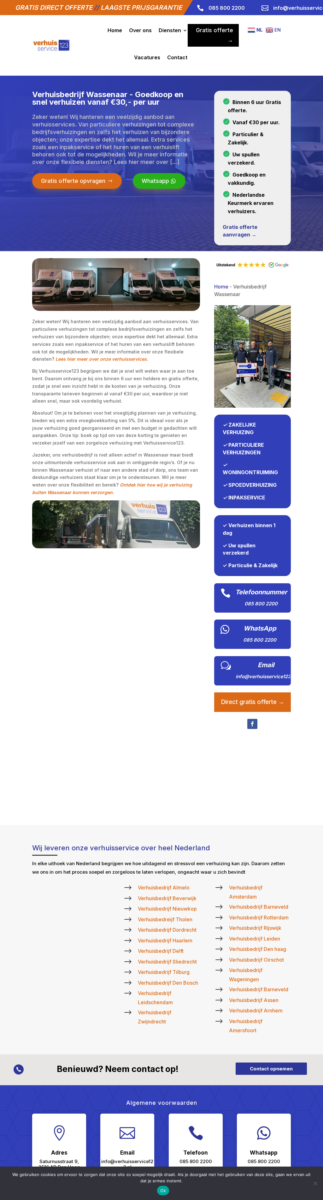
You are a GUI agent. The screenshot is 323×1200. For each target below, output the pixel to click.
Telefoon (195, 1153)
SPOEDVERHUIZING (252, 485)
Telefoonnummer (261, 592)
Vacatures (147, 57)
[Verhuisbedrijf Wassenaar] (252, 406)
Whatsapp (155, 181)
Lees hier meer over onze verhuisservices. (102, 359)
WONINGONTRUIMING (250, 472)
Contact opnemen (271, 1069)
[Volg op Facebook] (252, 724)
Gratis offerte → (214, 35)
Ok (163, 1190)
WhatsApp (260, 628)
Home (115, 30)
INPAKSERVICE (246, 497)
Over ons (140, 30)
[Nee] (315, 1183)
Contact (177, 57)
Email (266, 665)
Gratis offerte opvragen (73, 181)
